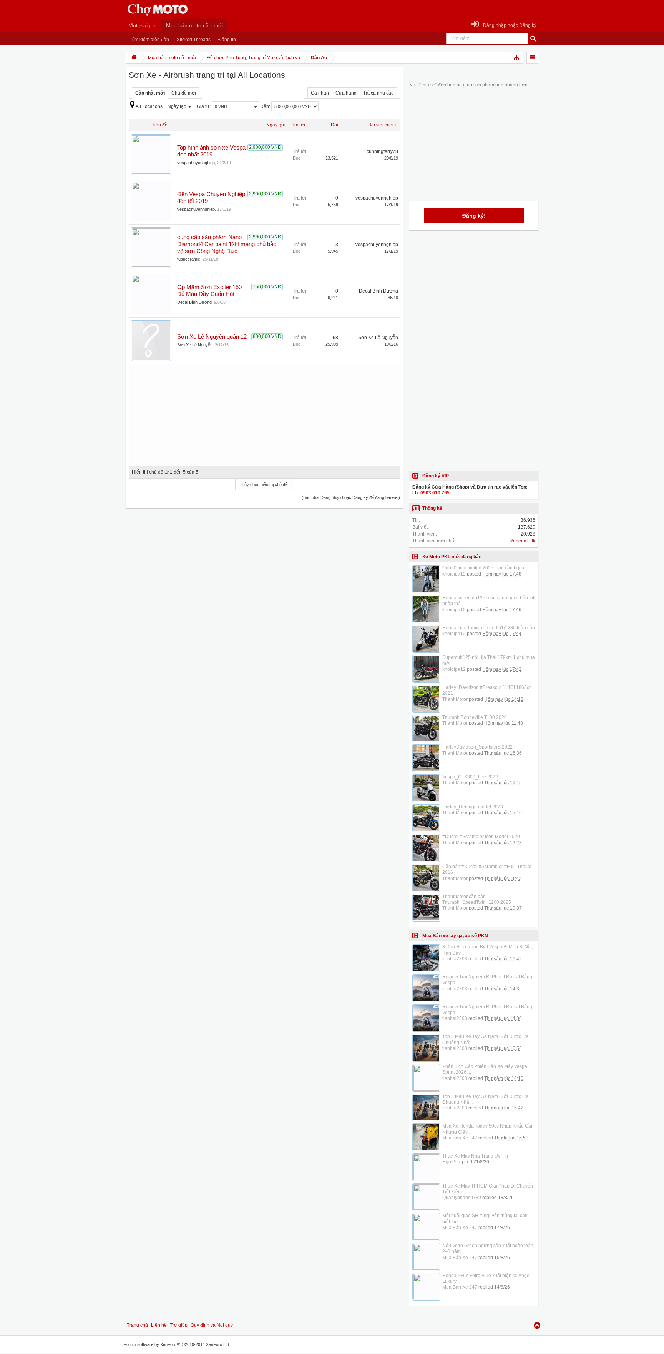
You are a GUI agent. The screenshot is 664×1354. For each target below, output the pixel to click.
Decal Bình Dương (194, 302)
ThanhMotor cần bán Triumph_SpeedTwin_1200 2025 (476, 899)
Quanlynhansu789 (461, 1197)
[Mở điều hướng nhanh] (517, 58)
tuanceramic (188, 259)
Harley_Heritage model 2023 (472, 807)
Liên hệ (159, 1325)
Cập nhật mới (150, 93)
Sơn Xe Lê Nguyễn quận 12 (212, 337)
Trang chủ (137, 1325)
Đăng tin (227, 39)
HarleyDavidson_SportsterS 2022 (477, 747)
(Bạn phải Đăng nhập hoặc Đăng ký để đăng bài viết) (351, 497)
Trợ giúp (179, 1325)
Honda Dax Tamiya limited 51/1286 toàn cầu (488, 627)
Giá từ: (204, 106)
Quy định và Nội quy (212, 1325)
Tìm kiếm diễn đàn (150, 39)
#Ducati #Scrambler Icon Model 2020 (481, 836)
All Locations (149, 106)
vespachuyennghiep (196, 162)
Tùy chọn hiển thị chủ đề (264, 484)
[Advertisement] (264, 412)
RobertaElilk (522, 541)
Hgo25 (449, 1161)
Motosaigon (142, 25)
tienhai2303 (454, 958)
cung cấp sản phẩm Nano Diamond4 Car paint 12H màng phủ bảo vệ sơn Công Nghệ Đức (226, 244)
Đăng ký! (474, 216)
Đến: (265, 106)
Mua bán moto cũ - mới (194, 25)
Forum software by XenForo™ (177, 1344)
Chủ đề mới (183, 93)
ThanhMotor (455, 699)
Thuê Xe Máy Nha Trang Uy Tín (475, 1156)
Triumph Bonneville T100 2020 (474, 717)
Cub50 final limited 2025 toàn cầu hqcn (483, 568)
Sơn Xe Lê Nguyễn (194, 345)
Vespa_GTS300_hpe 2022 (470, 777)
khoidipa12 (454, 574)
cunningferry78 (382, 151)
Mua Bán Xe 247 (459, 1138)
